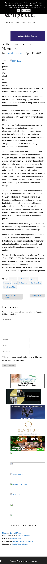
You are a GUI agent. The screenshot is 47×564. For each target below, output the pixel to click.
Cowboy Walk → (37, 295)
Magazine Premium (16, 561)
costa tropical (23, 279)
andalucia (12, 279)
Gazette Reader (14, 53)
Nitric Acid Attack (15, 533)
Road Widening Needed (20, 544)
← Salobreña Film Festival (10, 297)
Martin (4, 533)
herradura (7, 283)
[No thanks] (44, 7)
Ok (18, 10)
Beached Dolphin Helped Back (24, 541)
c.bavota (34, 561)
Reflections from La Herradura (30, 283)
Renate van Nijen (9, 287)
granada (34, 279)
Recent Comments (23, 525)
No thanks (26, 10)
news (15, 283)
